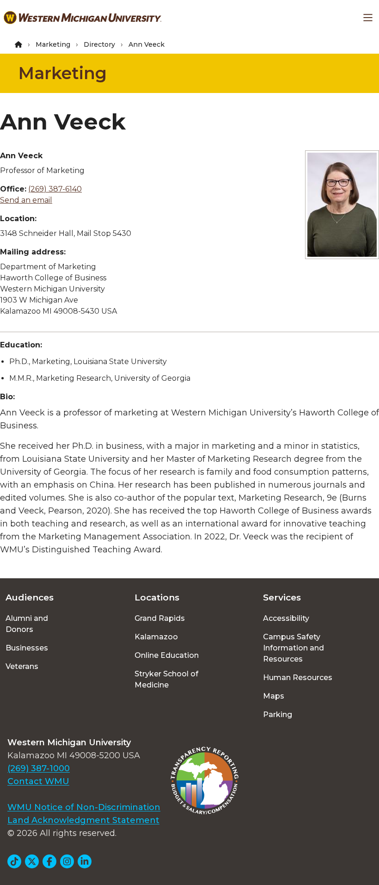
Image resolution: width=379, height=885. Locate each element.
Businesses (27, 648)
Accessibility (286, 618)
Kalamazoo (156, 636)
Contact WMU (38, 781)
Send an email (26, 200)
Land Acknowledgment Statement (83, 820)
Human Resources (297, 677)
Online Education (166, 655)
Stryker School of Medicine (166, 679)
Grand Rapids (159, 618)
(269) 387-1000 (38, 768)
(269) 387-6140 (55, 189)
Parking (277, 714)
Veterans (22, 666)
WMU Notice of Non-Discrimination (83, 807)
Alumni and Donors (27, 624)
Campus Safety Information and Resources (293, 647)
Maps (273, 696)
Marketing (53, 44)
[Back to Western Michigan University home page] (82, 17)
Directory (99, 44)
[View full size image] (342, 204)
